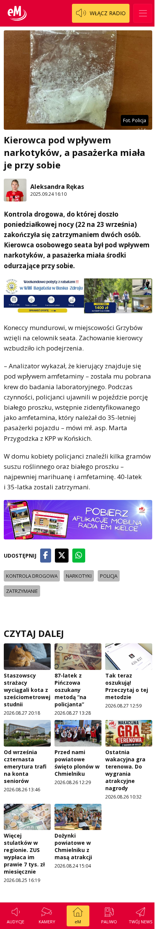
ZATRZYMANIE (22, 591)
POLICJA (108, 575)
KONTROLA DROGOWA (32, 575)
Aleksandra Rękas (57, 186)
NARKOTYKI (79, 575)
